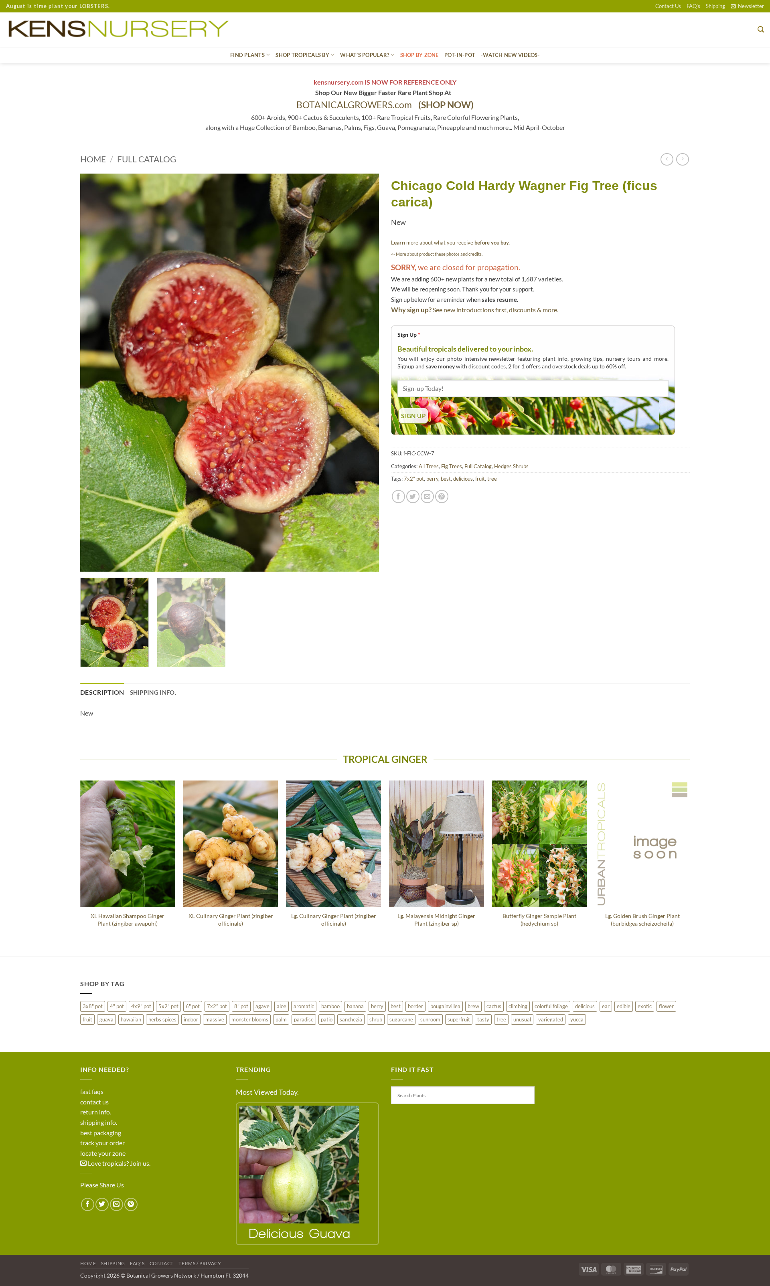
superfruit (459, 1019)
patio (326, 1019)
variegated (550, 1019)
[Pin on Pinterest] (441, 496)
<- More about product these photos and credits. (436, 254)
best (446, 478)
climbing (518, 1006)
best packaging (100, 1132)
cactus (493, 1006)
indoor (191, 1019)
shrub (375, 1019)
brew (473, 1006)
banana (355, 1006)
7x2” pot (414, 478)
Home (93, 159)
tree (492, 478)
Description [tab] (102, 692)
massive (214, 1019)
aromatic (304, 1006)
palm (281, 1019)
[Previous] (96, 372)
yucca (577, 1019)
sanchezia (351, 1019)
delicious (463, 478)
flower (666, 1006)
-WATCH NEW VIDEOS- (510, 55)
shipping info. (98, 1122)
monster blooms (249, 1019)
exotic (645, 1006)
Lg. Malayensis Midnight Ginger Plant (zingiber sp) (436, 919)
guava (106, 1019)
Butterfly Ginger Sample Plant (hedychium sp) (539, 919)
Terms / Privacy (199, 1263)
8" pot (241, 1006)
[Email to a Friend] (427, 496)
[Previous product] (682, 159)
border (415, 1006)
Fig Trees (451, 466)
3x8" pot (93, 1006)
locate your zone (103, 1153)
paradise (304, 1019)
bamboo (330, 1006)
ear (606, 1006)
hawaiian (131, 1019)
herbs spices (162, 1019)
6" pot (193, 1006)
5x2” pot (168, 1006)
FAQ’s (693, 6)
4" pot (117, 1006)
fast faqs (91, 1091)
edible (623, 1006)
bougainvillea (445, 1006)
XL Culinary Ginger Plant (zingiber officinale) (230, 919)
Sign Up (408, 334)
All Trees (429, 466)
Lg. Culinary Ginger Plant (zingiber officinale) (333, 919)
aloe (281, 1006)
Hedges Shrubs (511, 466)
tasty (483, 1019)
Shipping (715, 6)
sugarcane (401, 1019)
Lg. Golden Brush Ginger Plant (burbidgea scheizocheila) (642, 919)
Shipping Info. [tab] (153, 692)
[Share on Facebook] (398, 496)
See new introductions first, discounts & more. (495, 309)
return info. (95, 1112)
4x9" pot (141, 1006)
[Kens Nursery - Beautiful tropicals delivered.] (122, 29)
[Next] (363, 372)
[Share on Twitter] (412, 496)
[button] (747, 6)
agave (262, 1006)
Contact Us (668, 6)
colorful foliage (551, 1006)
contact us (94, 1102)
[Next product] (667, 159)
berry (432, 478)
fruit (480, 478)
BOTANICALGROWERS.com (385, 104)
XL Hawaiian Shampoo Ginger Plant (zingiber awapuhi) (127, 919)
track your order (102, 1142)
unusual (522, 1019)
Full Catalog (146, 159)
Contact (162, 1263)
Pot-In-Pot (460, 55)
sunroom (430, 1019)
